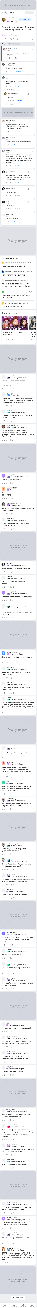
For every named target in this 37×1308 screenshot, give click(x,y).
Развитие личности (18, 594)
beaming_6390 (9, 262)
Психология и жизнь (18, 427)
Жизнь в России (16, 846)
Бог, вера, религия (17, 378)
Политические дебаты (19, 861)
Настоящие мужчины (18, 477)
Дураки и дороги (20, 292)
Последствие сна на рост (14, 266)
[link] (15, 329)
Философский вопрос (13, 21)
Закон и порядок (17, 801)
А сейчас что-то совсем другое (19, 749)
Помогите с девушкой (12, 307)
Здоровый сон (18, 262)
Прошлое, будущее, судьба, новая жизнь (19, 1219)
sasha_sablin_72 (9, 292)
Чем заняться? (15, 280)
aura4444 (7, 280)
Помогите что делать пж (13, 275)
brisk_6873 (8, 303)
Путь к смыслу (16, 1235)
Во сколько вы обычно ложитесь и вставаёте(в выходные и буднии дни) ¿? (17, 286)
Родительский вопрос (19, 271)
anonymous (8, 271)
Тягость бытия (16, 395)
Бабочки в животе (17, 303)
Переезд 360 (16, 505)
